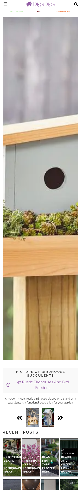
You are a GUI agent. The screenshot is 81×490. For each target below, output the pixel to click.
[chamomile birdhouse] (48, 417)
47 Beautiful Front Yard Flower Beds (51, 462)
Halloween (16, 11)
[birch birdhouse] (32, 417)
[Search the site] (76, 4)
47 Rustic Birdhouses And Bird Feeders (42, 385)
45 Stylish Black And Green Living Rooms (67, 460)
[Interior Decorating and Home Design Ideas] (40, 6)
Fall (39, 11)
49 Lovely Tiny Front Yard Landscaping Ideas (34, 464)
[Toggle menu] (5, 4)
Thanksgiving (63, 11)
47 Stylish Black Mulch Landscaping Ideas (15, 464)
